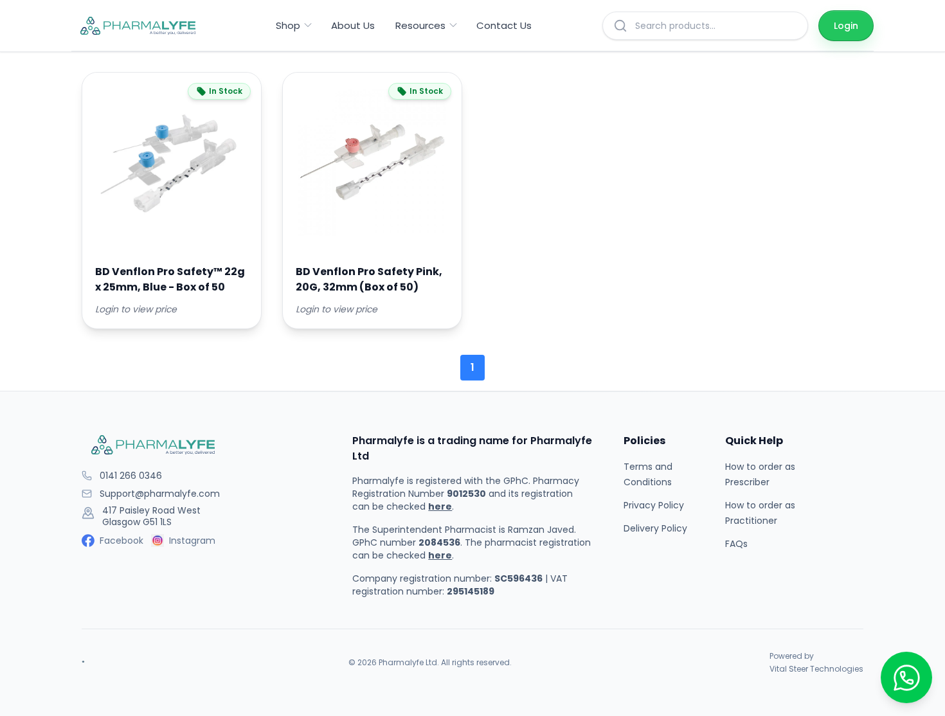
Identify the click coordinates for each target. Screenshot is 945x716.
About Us (353, 25)
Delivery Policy (655, 528)
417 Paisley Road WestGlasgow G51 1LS (151, 516)
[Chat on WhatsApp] (906, 677)
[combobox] (716, 25)
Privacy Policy (654, 505)
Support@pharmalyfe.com (160, 493)
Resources (420, 25)
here (440, 506)
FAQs (736, 543)
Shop (288, 25)
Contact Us (504, 25)
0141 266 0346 (131, 475)
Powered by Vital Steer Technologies (816, 662)
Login (846, 25)
